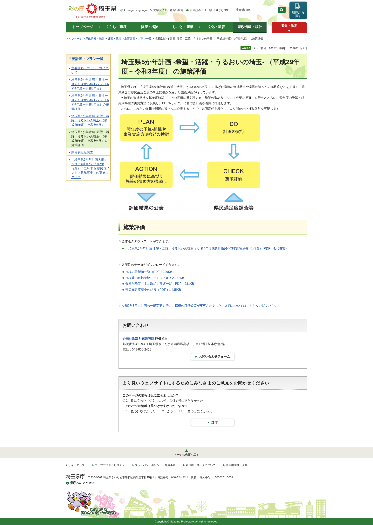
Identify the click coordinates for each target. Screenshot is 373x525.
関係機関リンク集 (237, 465)
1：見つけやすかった (141, 411)
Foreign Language (135, 10)
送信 (214, 422)
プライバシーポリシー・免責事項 (155, 465)
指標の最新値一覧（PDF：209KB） (150, 271)
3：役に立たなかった (188, 400)
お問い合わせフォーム (214, 356)
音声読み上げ (198, 10)
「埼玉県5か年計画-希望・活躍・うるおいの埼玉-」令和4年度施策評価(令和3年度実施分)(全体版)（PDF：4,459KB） (206, 248)
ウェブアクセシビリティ (110, 465)
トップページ (74, 38)
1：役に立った (136, 400)
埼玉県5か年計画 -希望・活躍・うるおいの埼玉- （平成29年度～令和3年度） (90, 120)
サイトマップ (76, 465)
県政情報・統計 (95, 38)
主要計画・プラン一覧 (138, 38)
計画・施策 (114, 38)
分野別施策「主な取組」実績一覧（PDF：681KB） (161, 283)
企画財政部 (130, 338)
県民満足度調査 (82, 152)
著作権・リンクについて (201, 465)
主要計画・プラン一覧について (90, 70)
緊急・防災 (289, 25)
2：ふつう (160, 400)
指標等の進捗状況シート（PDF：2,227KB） (156, 278)
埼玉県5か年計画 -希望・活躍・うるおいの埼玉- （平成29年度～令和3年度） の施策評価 (90, 138)
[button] (289, 31)
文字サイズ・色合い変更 (168, 10)
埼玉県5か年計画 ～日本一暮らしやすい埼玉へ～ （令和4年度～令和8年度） (90, 84)
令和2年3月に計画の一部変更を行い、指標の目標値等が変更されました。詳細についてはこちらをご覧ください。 (201, 305)
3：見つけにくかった (197, 411)
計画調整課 (146, 338)
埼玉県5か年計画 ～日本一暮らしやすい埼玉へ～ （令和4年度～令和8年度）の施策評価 (90, 102)
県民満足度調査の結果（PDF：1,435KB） (154, 289)
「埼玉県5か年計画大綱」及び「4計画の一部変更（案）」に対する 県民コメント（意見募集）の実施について (90, 168)
